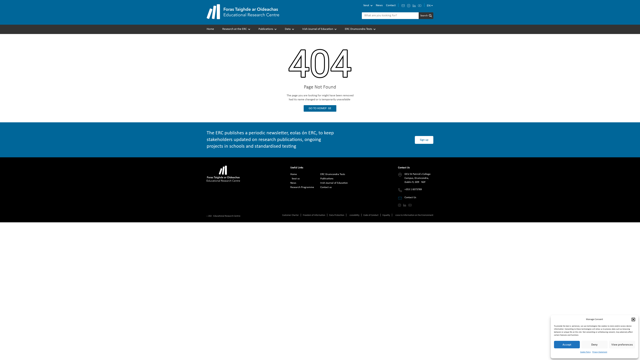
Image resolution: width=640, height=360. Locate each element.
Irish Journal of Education (317, 29)
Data (288, 29)
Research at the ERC (234, 29)
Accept (566, 344)
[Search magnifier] (426, 15)
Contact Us (410, 197)
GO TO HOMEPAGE (320, 108)
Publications (265, 29)
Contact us (326, 187)
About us (295, 178)
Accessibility (353, 215)
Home (210, 29)
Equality (386, 215)
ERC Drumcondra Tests (358, 29)
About (365, 5)
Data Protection (336, 215)
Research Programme (302, 187)
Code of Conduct (370, 215)
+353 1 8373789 (413, 189)
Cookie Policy (585, 352)
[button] (633, 319)
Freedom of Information (314, 215)
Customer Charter (290, 215)
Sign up (424, 140)
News (379, 5)
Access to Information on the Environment (413, 215)
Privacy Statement (599, 352)
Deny (594, 344)
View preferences (622, 344)
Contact (391, 5)
